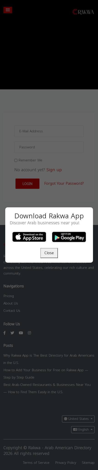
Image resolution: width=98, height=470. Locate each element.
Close (49, 252)
